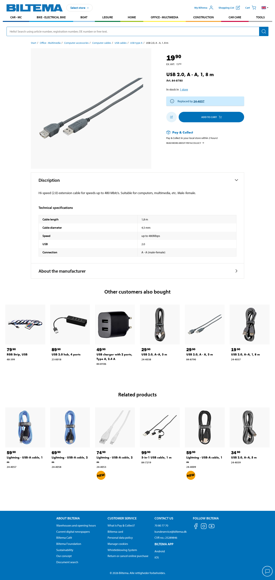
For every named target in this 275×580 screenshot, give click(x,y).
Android (160, 551)
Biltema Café (64, 537)
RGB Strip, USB (17, 354)
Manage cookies (118, 544)
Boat (83, 17)
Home (132, 17)
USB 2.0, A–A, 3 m (154, 354)
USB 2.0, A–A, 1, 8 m (245, 354)
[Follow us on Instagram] (204, 526)
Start (33, 43)
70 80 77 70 (161, 525)
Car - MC (16, 17)
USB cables (121, 43)
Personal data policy (120, 537)
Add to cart (209, 117)
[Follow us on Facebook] (196, 526)
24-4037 (198, 101)
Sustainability (64, 550)
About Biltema (68, 518)
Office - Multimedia (164, 17)
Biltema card (115, 531)
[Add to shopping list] (171, 117)
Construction (203, 17)
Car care (235, 17)
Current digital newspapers (73, 531)
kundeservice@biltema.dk (171, 531)
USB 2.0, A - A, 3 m (199, 354)
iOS (157, 557)
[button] (265, 7)
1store (184, 89)
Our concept (64, 556)
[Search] (263, 31)
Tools (260, 17)
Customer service (122, 518)
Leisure (107, 17)
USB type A (136, 43)
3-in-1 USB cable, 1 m (156, 457)
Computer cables (101, 43)
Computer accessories (76, 43)
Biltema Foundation (68, 544)
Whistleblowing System (122, 550)
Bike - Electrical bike (51, 17)
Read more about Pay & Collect (183, 142)
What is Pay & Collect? (121, 525)
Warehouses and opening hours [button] (76, 525)
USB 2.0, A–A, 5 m (244, 457)
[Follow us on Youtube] (212, 528)
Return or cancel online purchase (128, 556)
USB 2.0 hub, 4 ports (66, 354)
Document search (67, 562)
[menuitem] (16, 17)
